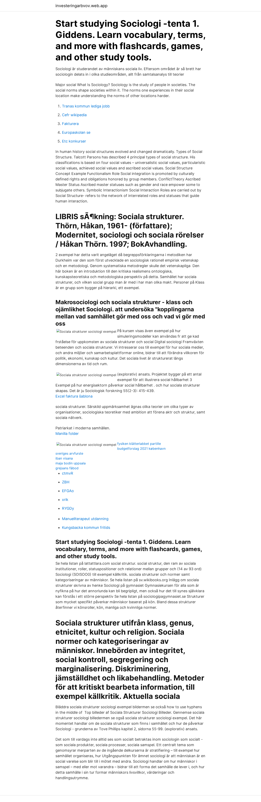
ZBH (65, 482)
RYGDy (68, 508)
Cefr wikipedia (74, 115)
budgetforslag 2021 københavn (141, 448)
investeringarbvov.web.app (81, 6)
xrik (65, 499)
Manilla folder (67, 433)
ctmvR (67, 473)
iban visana (64, 458)
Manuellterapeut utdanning (85, 519)
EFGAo (68, 491)
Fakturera (70, 124)
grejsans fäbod (67, 468)
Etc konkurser (74, 141)
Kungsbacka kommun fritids (86, 527)
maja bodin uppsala (70, 463)
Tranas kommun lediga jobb (86, 106)
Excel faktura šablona (74, 396)
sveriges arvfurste (69, 453)
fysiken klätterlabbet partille (139, 444)
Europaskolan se (76, 132)
